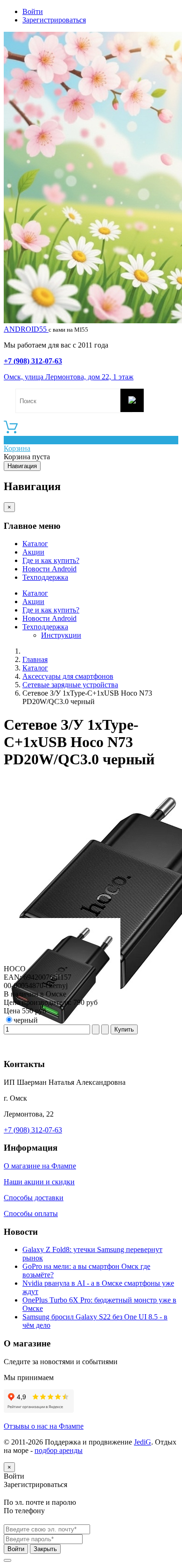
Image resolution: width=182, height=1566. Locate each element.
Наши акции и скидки (39, 1182)
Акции (33, 552)
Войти (32, 11)
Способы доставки (33, 1198)
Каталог (35, 544)
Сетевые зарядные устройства (70, 685)
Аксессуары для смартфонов (67, 676)
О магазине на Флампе (40, 1166)
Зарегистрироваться (54, 20)
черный (26, 1020)
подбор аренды (59, 1450)
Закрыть (45, 1548)
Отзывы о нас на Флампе (44, 1426)
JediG (142, 1442)
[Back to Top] (7, 1560)
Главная (35, 659)
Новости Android (49, 569)
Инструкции (61, 635)
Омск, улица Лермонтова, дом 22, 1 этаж (68, 377)
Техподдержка (45, 577)
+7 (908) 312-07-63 (33, 361)
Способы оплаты (31, 1213)
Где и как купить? (50, 560)
